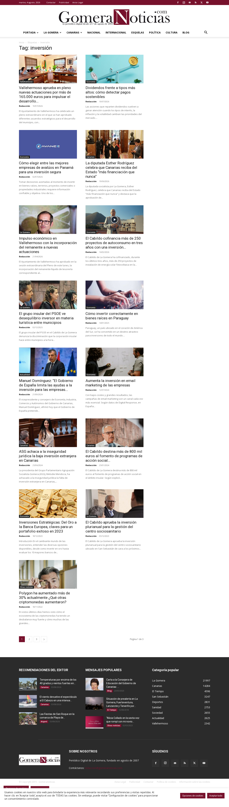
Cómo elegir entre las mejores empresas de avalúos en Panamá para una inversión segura (46, 167)
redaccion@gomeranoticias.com (103, 768)
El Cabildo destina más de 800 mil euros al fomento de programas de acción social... (114, 456)
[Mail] (189, 2)
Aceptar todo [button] (215, 795)
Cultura (171, 32)
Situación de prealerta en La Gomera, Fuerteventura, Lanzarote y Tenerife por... (122, 702)
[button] (205, 33)
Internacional (116, 32)
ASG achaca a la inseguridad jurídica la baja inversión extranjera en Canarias (47, 456)
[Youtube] (207, 2)
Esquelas (137, 32)
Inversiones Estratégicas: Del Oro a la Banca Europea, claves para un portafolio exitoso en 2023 (48, 526)
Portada (29, 32)
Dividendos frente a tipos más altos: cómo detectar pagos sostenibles (110, 92)
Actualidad (25, 374)
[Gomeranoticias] (114, 17)
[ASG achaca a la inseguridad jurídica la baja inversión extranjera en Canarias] (48, 432)
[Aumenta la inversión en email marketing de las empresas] (114, 362)
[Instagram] (183, 2)
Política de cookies (166, 781)
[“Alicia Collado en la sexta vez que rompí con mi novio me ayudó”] (94, 722)
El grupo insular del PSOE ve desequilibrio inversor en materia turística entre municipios (46, 318)
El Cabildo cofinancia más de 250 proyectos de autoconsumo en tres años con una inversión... (114, 242)
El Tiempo (111, 710)
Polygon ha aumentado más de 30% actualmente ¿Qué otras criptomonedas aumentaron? (44, 597)
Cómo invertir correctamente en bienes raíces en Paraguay (112, 315)
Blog (185, 32)
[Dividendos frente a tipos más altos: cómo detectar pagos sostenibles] (114, 69)
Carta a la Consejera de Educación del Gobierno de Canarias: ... (121, 683)
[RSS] (195, 2)
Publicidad (64, 2)
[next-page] (44, 639)
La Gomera (51, 32)
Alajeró (44, 721)
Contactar (51, 2)
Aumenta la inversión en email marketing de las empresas (110, 383)
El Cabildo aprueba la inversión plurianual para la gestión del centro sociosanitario (111, 526)
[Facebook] (178, 2)
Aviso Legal (77, 2)
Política (155, 32)
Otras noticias (26, 587)
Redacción (24, 106)
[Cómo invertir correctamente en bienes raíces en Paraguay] (114, 295)
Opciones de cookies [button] (192, 795)
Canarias (73, 32)
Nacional (94, 32)
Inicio (21, 42)
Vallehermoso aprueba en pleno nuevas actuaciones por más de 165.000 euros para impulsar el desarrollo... (45, 94)
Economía (91, 81)
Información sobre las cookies (194, 781)
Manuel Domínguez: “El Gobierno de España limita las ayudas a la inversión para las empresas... (46, 385)
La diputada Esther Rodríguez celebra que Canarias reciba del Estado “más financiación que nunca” (111, 170)
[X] (201, 2)
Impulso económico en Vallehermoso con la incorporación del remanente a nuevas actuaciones (48, 245)
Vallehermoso (26, 81)
